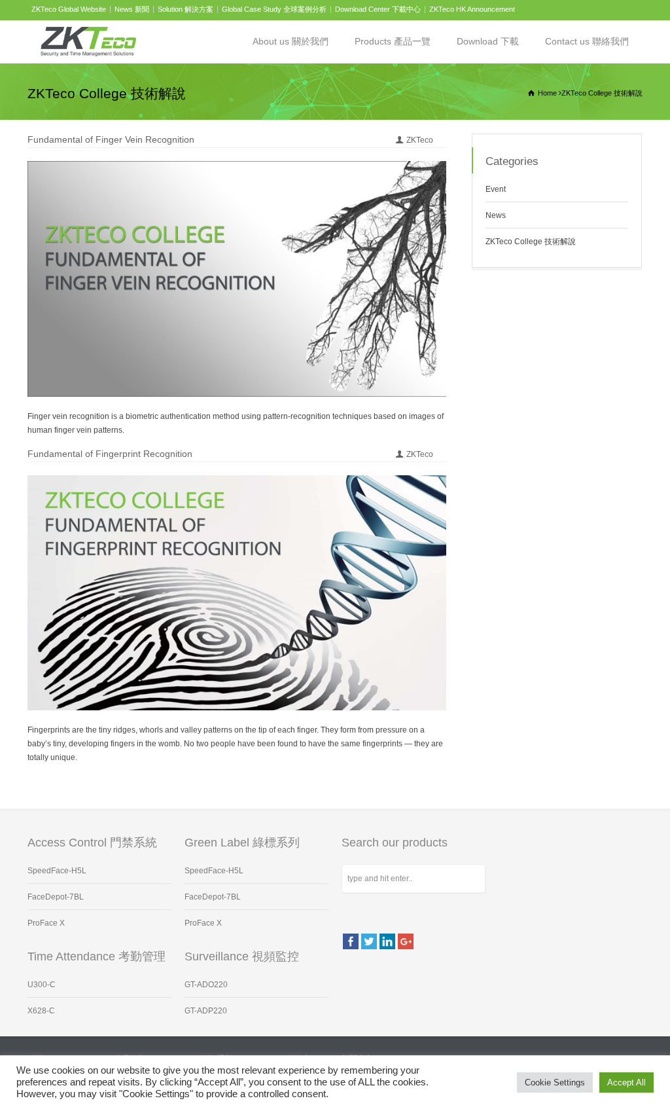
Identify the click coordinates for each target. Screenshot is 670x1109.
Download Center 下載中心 (378, 9)
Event (495, 189)
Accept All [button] (626, 1082)
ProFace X (46, 923)
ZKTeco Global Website (68, 9)
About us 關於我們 (290, 41)
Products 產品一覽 (393, 41)
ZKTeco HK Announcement (472, 9)
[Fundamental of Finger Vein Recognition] (237, 381)
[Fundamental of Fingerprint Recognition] (237, 695)
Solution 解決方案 (185, 9)
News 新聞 (132, 9)
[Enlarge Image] (237, 176)
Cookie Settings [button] (555, 1082)
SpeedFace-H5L (56, 870)
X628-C (41, 1010)
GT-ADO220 (206, 984)
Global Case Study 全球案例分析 (274, 9)
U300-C (41, 984)
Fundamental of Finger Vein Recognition (110, 139)
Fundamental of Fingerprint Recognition (109, 453)
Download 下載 (488, 41)
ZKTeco (419, 140)
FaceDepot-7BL (55, 896)
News (495, 215)
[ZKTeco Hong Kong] (88, 41)
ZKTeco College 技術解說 (530, 241)
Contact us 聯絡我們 (587, 41)
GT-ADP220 (206, 1010)
